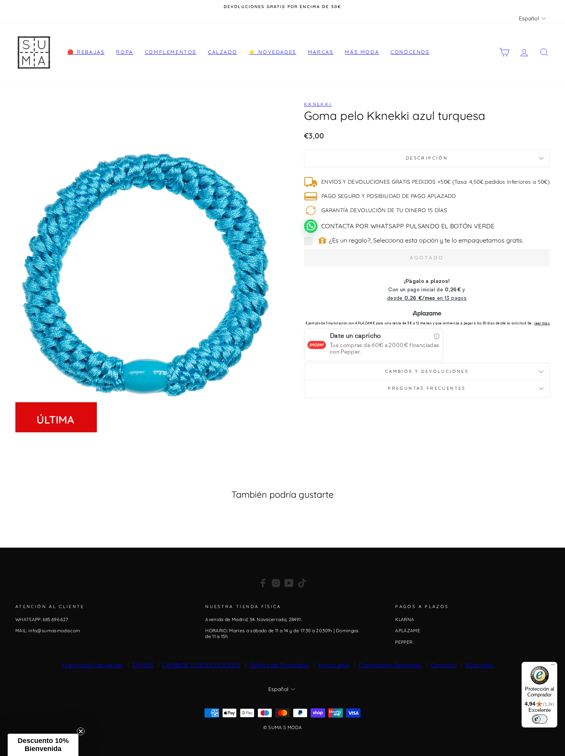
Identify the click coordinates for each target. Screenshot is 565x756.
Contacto (444, 665)
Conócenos (410, 52)
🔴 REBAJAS (86, 52)
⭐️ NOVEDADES (272, 52)
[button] (43, 745)
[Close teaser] (81, 731)
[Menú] (552, 666)
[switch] (539, 719)
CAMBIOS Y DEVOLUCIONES (201, 665)
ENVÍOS (142, 665)
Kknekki (318, 104)
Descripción (427, 158)
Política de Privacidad (279, 665)
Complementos (170, 52)
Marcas (321, 52)
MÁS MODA (362, 52)
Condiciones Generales (390, 665)
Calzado (222, 52)
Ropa (124, 52)
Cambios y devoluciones (427, 371)
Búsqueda (479, 665)
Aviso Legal (333, 665)
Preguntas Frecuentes (92, 665)
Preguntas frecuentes (426, 388)
